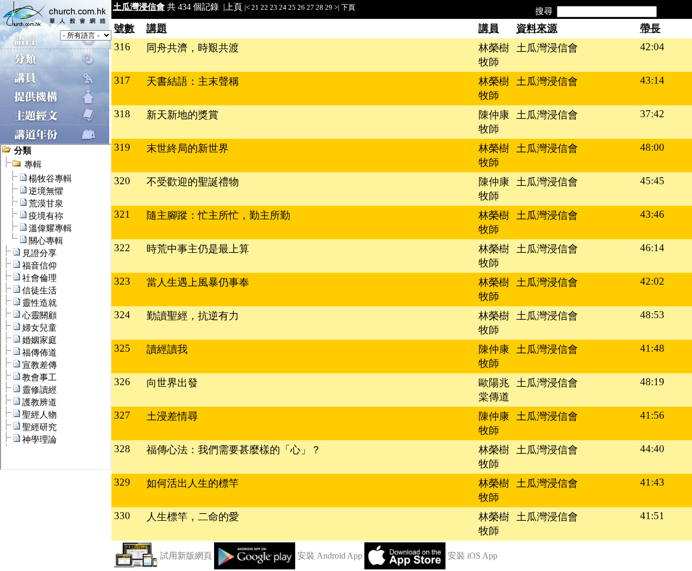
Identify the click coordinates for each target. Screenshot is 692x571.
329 (122, 482)
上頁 (233, 6)
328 (122, 448)
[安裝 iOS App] (404, 566)
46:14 (652, 247)
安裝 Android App (329, 555)
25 (292, 7)
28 (319, 7)
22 (264, 7)
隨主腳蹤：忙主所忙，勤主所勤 (218, 215)
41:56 (652, 415)
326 (122, 381)
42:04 (652, 46)
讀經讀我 (167, 349)
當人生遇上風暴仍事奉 (198, 282)
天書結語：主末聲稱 (193, 81)
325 (122, 348)
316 (122, 46)
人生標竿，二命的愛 (193, 516)
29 (328, 7)
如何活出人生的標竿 (193, 483)
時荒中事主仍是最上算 (198, 248)
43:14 (652, 80)
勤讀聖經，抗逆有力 (193, 315)
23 (273, 7)
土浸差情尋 (172, 416)
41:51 (652, 515)
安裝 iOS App (472, 555)
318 (122, 113)
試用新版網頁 (186, 555)
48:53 (652, 314)
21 (255, 7)
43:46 (652, 214)
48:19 (652, 381)
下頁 (348, 7)
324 (122, 314)
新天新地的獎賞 (182, 114)
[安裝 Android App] (254, 566)
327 (122, 415)
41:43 (652, 482)
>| (337, 7)
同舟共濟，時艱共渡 (193, 47)
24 (283, 7)
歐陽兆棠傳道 (493, 389)
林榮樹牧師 (493, 55)
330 (122, 515)
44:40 (652, 448)
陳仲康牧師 (493, 122)
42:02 (652, 281)
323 (122, 281)
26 (301, 7)
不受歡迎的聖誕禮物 (193, 181)
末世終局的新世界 (188, 148)
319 (122, 147)
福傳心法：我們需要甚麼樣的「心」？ (234, 449)
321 (122, 214)
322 (122, 247)
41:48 (652, 348)
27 (310, 7)
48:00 (652, 147)
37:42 (652, 113)
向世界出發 (172, 382)
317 (122, 80)
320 (122, 180)
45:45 (652, 180)
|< (247, 7)
